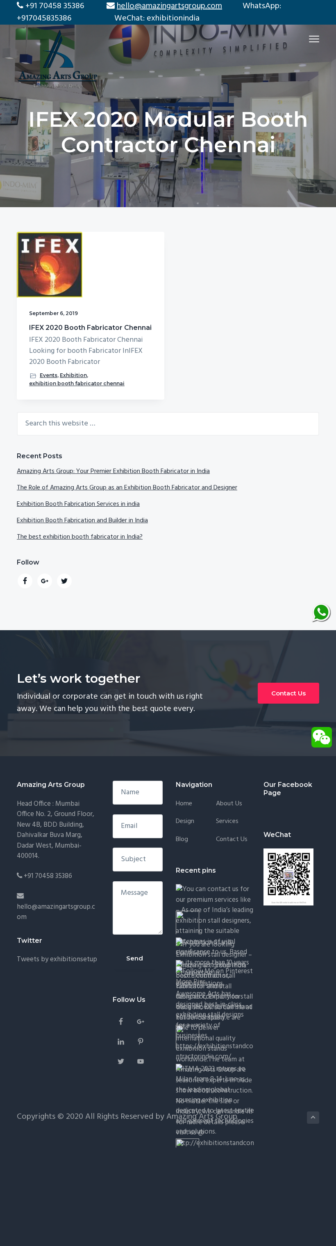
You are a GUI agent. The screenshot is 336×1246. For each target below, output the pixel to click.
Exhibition (73, 375)
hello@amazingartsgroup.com (56, 912)
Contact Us (288, 693)
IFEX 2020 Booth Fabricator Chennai (90, 328)
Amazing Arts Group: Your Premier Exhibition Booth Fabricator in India (113, 471)
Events (48, 375)
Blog (182, 839)
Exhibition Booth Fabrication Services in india (78, 504)
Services (227, 821)
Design (185, 821)
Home (184, 804)
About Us (229, 804)
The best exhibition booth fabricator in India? (80, 537)
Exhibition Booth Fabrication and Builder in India (82, 520)
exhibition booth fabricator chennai (77, 383)
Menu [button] (304, 39)
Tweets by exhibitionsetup (57, 959)
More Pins (191, 982)
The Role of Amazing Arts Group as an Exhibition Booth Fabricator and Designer (127, 487)
